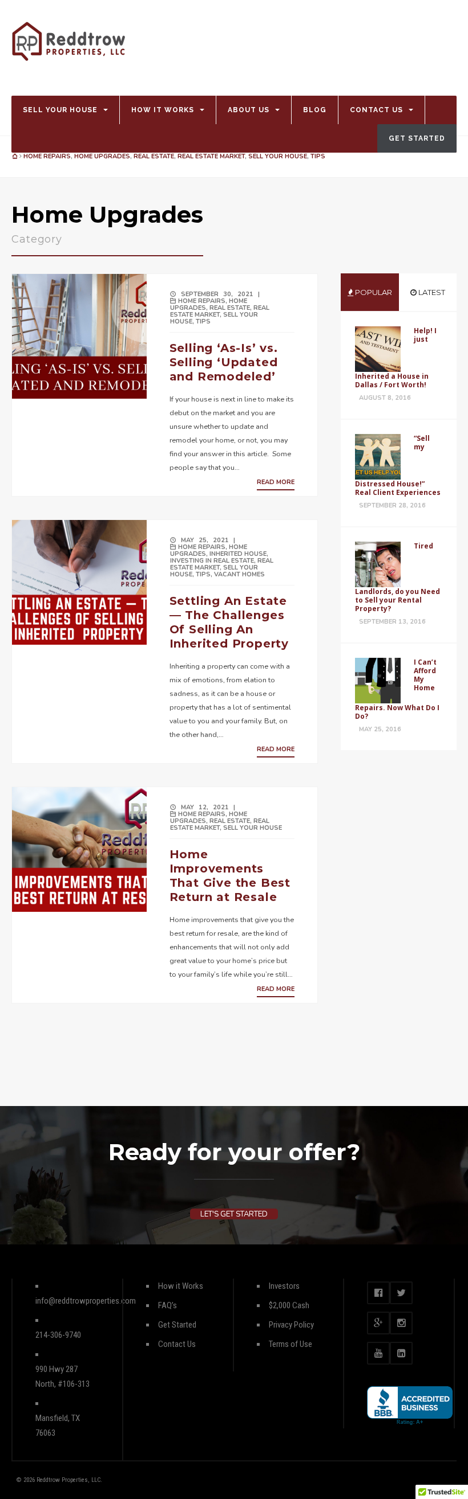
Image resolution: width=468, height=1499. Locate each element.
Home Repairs (47, 156)
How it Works (162, 110)
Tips (317, 156)
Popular (372, 292)
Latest (431, 292)
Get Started (417, 138)
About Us (248, 110)
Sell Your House (60, 110)
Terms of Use (290, 1344)
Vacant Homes (239, 574)
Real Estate (154, 156)
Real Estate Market (211, 156)
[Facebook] (378, 1292)
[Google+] (378, 1323)
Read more (275, 482)
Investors (284, 1286)
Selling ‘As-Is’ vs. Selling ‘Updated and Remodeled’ (224, 362)
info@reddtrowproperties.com (85, 1301)
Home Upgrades (102, 156)
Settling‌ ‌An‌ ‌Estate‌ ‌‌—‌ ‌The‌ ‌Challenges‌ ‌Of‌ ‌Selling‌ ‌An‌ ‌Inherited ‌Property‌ (230, 622)
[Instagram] (401, 1323)
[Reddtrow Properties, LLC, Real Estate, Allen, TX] (410, 1406)
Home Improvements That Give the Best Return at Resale (230, 875)
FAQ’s (167, 1305)
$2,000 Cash (289, 1305)
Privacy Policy (291, 1325)
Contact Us (376, 110)
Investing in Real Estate (212, 560)
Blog (314, 110)
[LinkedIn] (401, 1353)
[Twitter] (401, 1292)
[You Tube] (378, 1353)
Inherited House (238, 554)
